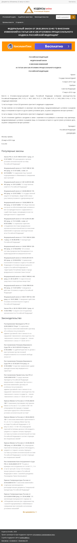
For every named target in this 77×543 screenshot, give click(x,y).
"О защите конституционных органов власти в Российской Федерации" (19, 310)
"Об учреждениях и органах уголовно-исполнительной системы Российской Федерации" (19, 160)
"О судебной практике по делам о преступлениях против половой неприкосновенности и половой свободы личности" (19, 351)
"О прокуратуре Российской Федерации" (19, 239)
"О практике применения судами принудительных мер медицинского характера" (19, 366)
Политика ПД (23, 541)
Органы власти (8, 22)
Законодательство (42, 17)
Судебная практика (25, 17)
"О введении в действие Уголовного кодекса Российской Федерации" (19, 289)
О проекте (19, 22)
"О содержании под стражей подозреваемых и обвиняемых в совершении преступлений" (19, 173)
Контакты (72, 2)
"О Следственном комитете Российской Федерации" (19, 184)
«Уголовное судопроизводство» (44, 535)
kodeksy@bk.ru (24, 538)
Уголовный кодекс (9, 17)
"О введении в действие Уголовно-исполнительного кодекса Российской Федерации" (19, 300)
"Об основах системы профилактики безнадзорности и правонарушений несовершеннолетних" (19, 250)
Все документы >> (30, 512)
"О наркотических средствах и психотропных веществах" (19, 278)
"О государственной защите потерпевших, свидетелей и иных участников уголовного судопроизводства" (19, 194)
